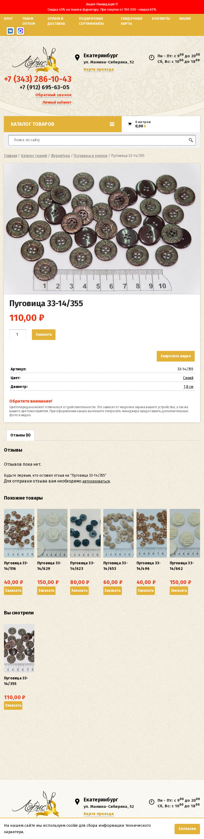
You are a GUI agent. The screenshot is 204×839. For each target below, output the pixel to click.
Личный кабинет (56, 102)
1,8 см (188, 386)
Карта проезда (99, 69)
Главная (10, 155)
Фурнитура (60, 155)
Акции (185, 19)
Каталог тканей (34, 155)
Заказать (44, 334)
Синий (188, 378)
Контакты (161, 19)
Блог (8, 19)
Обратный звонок (53, 94)
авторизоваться (96, 481)
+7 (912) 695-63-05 (44, 87)
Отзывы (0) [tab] (20, 435)
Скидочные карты (132, 21)
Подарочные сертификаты (91, 21)
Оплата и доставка (56, 21)
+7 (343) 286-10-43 (37, 79)
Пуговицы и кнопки (90, 155)
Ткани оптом (28, 21)
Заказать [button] (13, 590)
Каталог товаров (32, 124)
